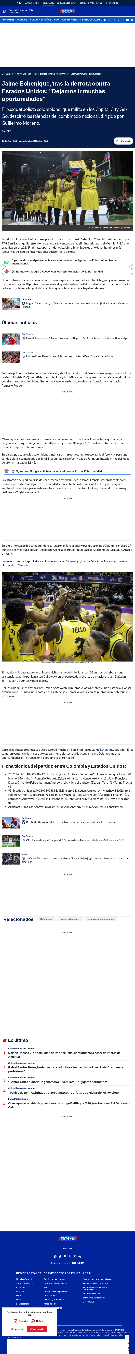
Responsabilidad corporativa (96, 1283)
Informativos (112, 3)
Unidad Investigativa (66, 3)
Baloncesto (46, 919)
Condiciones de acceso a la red (97, 1279)
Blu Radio (20, 1287)
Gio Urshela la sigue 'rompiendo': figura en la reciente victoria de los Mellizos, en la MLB (75, 840)
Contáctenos (50, 1296)
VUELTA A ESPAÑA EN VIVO (44, 20)
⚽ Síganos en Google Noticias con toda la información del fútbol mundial (57, 471)
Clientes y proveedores (55, 1300)
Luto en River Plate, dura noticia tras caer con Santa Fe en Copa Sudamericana (69, 356)
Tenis (24, 854)
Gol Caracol (48, 3)
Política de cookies (91, 1294)
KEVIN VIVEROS (70, 20)
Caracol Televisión (24, 1283)
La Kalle (20, 1292)
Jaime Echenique (102, 749)
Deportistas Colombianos (101, 919)
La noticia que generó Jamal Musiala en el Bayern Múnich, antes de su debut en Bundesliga (77, 338)
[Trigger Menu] (4, 11)
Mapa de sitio (50, 1304)
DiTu (18, 1300)
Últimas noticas (32, 3)
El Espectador (22, 1304)
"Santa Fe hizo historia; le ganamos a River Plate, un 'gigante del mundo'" (58, 1082)
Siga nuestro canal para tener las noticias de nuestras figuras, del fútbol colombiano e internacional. (64, 262)
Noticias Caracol (24, 1279)
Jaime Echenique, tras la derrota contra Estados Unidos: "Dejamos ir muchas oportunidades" (60, 74)
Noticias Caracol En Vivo (91, 3)
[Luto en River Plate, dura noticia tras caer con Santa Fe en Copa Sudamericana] (11, 357)
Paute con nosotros (53, 1308)
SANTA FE (21, 20)
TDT (46, 1287)
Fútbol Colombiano (18, 1099)
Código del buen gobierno (56, 1292)
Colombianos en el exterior (21, 1048)
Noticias (40, 1321)
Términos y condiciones (94, 1298)
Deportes (23, 1321)
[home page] (19, 3)
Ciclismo (26, 299)
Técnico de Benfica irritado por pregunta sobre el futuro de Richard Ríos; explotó (63, 1092)
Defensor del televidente (55, 1283)
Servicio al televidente (54, 1279)
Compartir (126, 141)
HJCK (19, 1296)
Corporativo (88, 1302)
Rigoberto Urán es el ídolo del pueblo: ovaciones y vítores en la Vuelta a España (70, 821)
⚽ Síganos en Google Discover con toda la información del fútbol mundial (57, 271)
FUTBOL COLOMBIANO (94, 20)
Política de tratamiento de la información (96, 1288)
